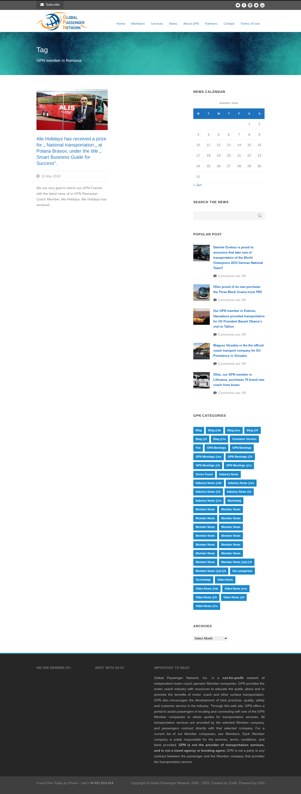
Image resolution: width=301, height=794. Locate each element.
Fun (198, 447)
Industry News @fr (208, 491)
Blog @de (214, 430)
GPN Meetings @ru (239, 465)
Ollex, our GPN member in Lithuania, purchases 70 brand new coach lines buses (238, 380)
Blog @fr (252, 430)
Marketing (234, 500)
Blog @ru (219, 439)
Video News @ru (207, 606)
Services (157, 23)
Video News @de (207, 588)
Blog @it (201, 439)
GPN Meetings (216, 447)
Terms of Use (250, 23)
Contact (229, 23)
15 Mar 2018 (50, 176)
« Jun (197, 185)
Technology (203, 579)
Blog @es (233, 430)
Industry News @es (241, 483)
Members (138, 23)
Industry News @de (209, 483)
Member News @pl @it (211, 571)
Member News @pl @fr (236, 562)
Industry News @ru (208, 500)
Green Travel (204, 474)
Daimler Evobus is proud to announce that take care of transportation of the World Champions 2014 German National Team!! (238, 258)
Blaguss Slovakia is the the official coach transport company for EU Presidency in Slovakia (238, 350)
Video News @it (233, 597)
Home (121, 23)
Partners (211, 23)
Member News (205, 509)
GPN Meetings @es (209, 456)
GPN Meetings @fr (240, 456)
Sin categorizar (242, 571)
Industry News (228, 474)
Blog (199, 430)
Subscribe (52, 4)
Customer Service (244, 439)
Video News (225, 579)
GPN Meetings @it (208, 465)
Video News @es (236, 588)
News (173, 23)
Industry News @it (239, 491)
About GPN (191, 23)
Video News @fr (206, 597)
